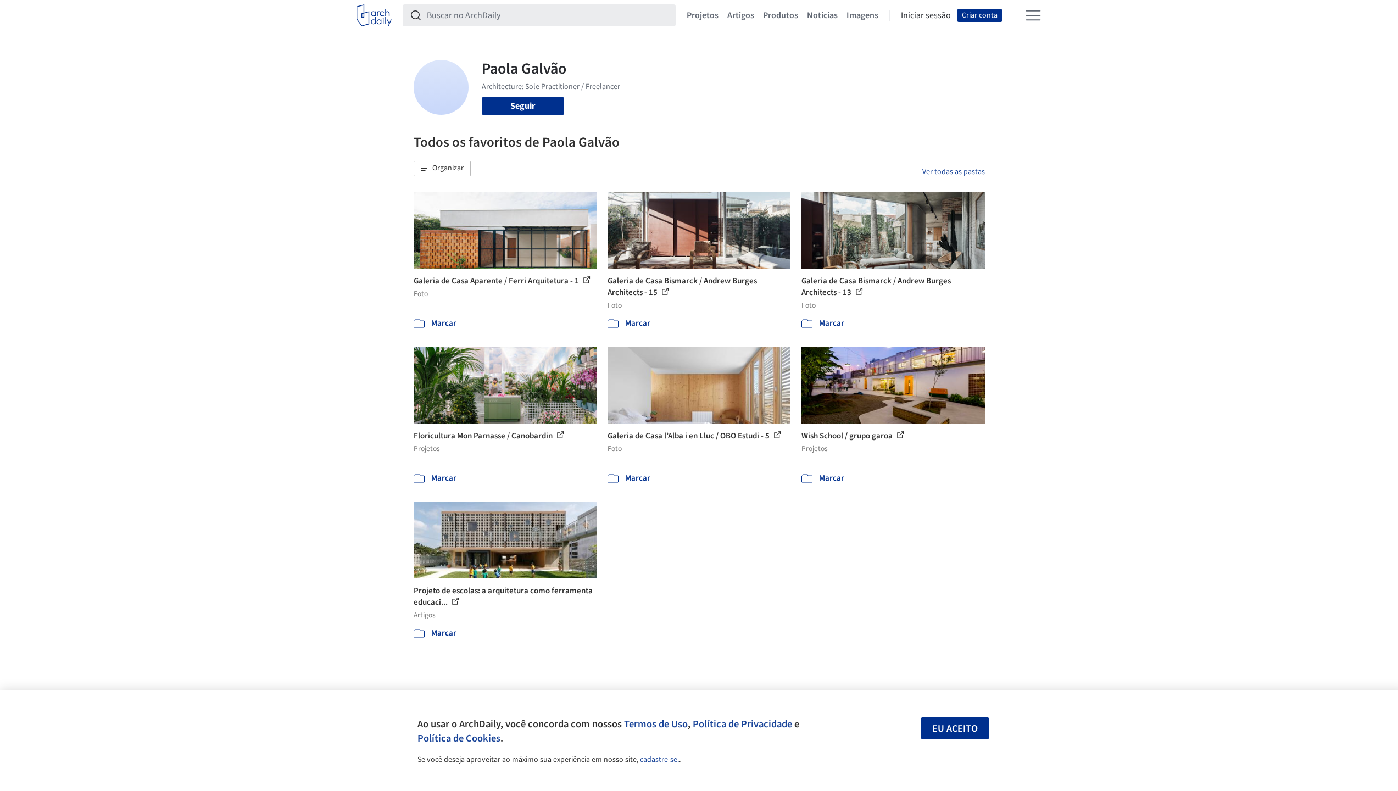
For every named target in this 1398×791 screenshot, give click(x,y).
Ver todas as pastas (953, 172)
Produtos (780, 15)
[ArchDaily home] (374, 15)
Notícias (822, 15)
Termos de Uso (656, 724)
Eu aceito (955, 729)
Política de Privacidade (742, 724)
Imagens (862, 15)
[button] (442, 168)
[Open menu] (1033, 15)
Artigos (740, 15)
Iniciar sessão (926, 15)
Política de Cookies (458, 738)
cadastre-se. (659, 759)
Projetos (703, 15)
